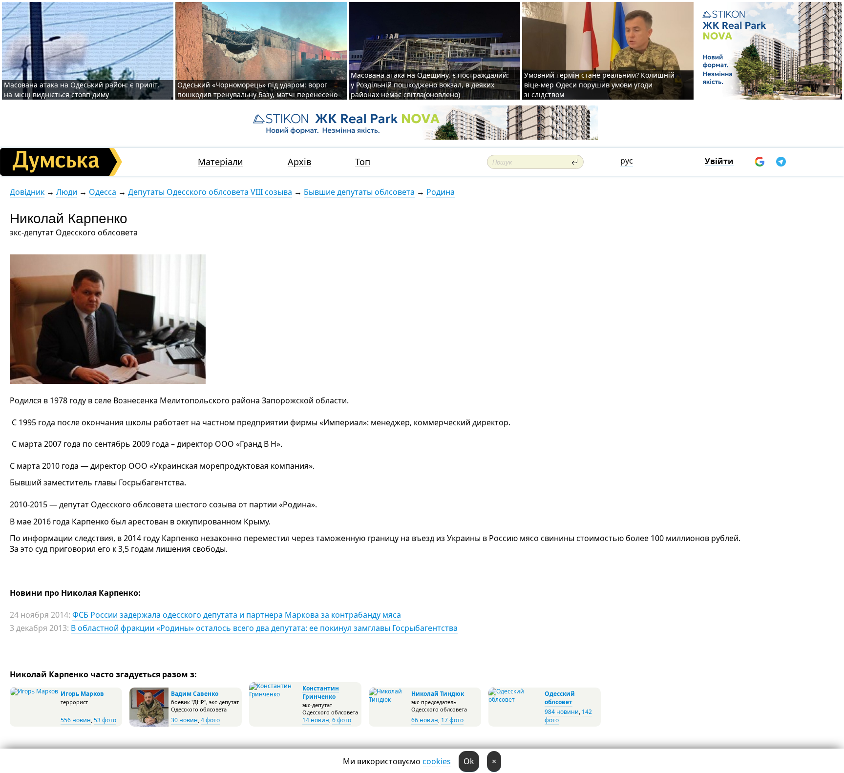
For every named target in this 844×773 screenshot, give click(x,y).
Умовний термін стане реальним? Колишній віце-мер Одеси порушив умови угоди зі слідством (599, 84)
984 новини (562, 712)
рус (626, 160)
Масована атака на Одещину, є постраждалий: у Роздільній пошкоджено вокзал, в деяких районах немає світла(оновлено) (430, 84)
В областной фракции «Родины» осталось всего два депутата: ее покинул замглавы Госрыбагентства (264, 628)
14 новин (315, 720)
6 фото (341, 720)
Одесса (102, 192)
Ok (469, 761)
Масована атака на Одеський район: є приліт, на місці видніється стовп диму (81, 89)
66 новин (424, 720)
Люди (66, 192)
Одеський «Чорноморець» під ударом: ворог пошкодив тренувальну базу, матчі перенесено (257, 89)
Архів (299, 162)
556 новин (76, 720)
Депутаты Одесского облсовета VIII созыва (210, 192)
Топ (362, 162)
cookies (436, 761)
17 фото (452, 720)
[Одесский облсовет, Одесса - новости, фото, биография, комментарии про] (515, 699)
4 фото (210, 720)
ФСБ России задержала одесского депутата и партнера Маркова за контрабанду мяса (236, 614)
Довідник (27, 192)
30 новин (184, 720)
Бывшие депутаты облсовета (359, 192)
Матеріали (220, 162)
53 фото (105, 720)
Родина (440, 192)
